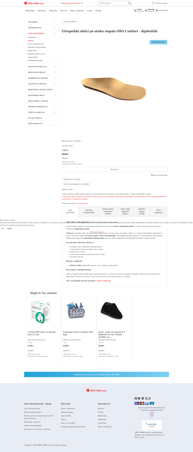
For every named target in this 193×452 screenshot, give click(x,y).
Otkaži (9, 228)
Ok (2, 228)
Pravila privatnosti (96, 232)
